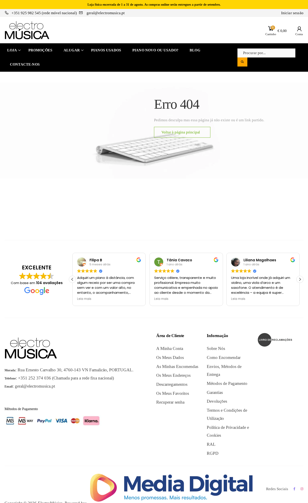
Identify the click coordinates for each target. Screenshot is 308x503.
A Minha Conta (169, 348)
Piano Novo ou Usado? (155, 50)
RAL (211, 444)
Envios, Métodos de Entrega (224, 370)
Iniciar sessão (292, 13)
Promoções (40, 50)
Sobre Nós (216, 348)
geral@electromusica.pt (105, 13)
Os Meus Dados (170, 357)
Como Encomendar (224, 357)
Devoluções (217, 401)
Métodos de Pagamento (227, 383)
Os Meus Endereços (173, 375)
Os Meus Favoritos (172, 393)
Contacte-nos (25, 64)
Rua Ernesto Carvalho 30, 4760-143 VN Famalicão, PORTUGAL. (75, 369)
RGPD (212, 453)
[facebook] (294, 489)
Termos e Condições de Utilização (227, 414)
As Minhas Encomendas (177, 366)
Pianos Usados (106, 50)
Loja (12, 50)
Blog (195, 50)
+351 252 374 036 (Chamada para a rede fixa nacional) (66, 378)
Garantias (215, 392)
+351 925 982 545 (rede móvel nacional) (44, 13)
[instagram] (302, 489)
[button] (300, 279)
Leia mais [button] (84, 299)
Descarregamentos (171, 384)
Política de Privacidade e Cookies (228, 431)
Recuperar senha (170, 402)
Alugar (72, 50)
